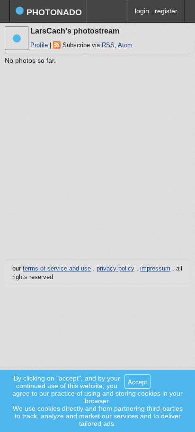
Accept (137, 382)
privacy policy (115, 268)
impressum (155, 268)
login (142, 11)
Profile (39, 45)
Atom (125, 45)
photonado (53, 12)
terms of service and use (57, 268)
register (166, 11)
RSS (108, 45)
